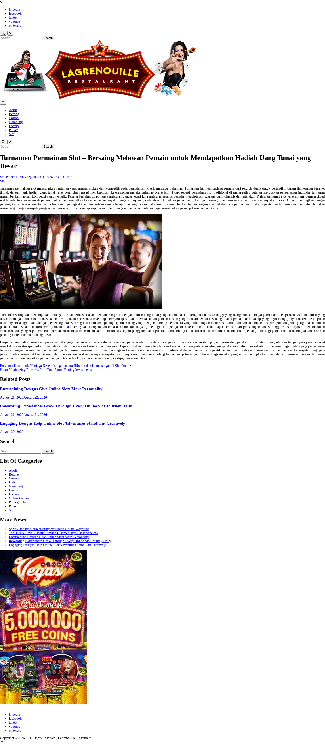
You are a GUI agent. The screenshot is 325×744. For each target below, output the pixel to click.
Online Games (19, 498)
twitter (13, 17)
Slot (11, 134)
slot (69, 327)
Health (13, 490)
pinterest (15, 25)
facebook (15, 13)
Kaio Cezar (63, 177)
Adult (13, 110)
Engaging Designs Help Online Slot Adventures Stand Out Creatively (62, 423)
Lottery (14, 126)
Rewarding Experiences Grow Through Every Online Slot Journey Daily (66, 406)
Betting (14, 114)
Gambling (16, 122)
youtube (14, 21)
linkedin (14, 9)
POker (13, 130)
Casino (14, 118)
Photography (18, 502)
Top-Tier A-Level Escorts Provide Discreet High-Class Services (53, 533)
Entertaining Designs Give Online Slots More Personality (51, 389)
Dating (13, 482)
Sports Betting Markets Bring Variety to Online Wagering (49, 529)
